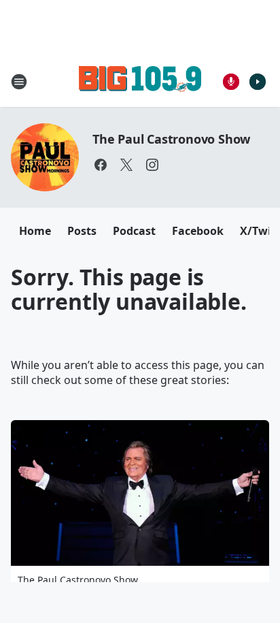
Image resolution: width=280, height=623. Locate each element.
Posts (82, 230)
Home (35, 230)
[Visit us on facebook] (100, 165)
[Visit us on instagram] (152, 165)
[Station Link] (140, 81)
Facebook (198, 230)
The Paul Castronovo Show (171, 139)
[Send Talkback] (231, 82)
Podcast (134, 230)
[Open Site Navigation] (19, 82)
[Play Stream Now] (257, 82)
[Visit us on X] (126, 165)
